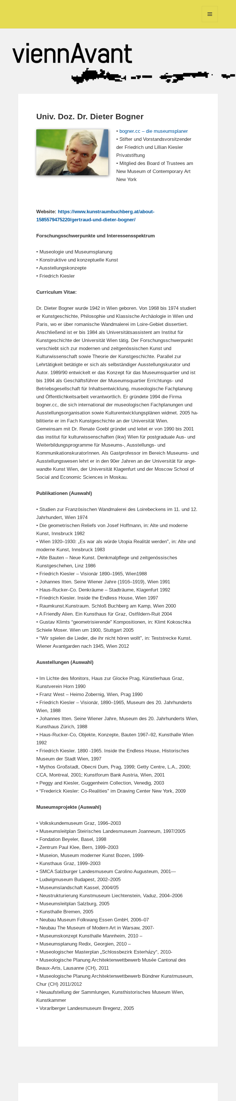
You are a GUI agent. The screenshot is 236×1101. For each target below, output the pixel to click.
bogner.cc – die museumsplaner (153, 131)
